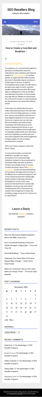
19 (21, 308)
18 (16, 308)
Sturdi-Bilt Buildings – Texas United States (19, 253)
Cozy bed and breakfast (13, 63)
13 (26, 303)
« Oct (6, 320)
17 (11, 308)
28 (30, 312)
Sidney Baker (9, 369)
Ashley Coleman (10, 361)
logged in (22, 214)
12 (21, 303)
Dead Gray (8, 345)
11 (16, 303)
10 (11, 303)
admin (22, 44)
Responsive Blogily (16, 394)
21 (30, 308)
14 (30, 303)
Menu (36, 22)
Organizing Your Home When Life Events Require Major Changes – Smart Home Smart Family (19, 261)
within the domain (19, 75)
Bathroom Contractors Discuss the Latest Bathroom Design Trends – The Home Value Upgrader (20, 271)
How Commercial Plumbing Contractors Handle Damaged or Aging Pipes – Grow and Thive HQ (20, 245)
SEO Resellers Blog (21, 10)
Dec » (12, 320)
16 (7, 308)
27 (26, 312)
